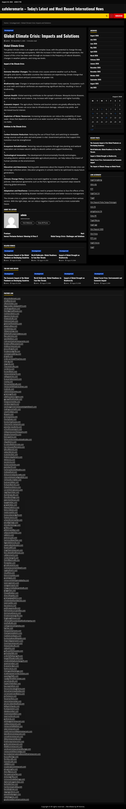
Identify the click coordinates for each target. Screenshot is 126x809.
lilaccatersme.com (10, 336)
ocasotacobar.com (11, 454)
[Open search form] (106, 16)
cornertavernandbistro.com (14, 693)
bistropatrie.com (10, 437)
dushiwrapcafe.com (11, 495)
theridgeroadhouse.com (13, 311)
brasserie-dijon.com (11, 666)
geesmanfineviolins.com (13, 323)
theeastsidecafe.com (11, 646)
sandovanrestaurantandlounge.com (17, 749)
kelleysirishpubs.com (11, 706)
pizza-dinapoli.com (11, 349)
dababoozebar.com (11, 711)
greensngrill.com (10, 394)
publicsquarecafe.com (12, 608)
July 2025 (93, 87)
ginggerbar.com (10, 590)
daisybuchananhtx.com (12, 434)
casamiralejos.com (11, 411)
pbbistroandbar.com (11, 530)
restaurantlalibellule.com (13, 726)
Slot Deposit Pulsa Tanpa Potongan (103, 202)
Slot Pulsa (94, 234)
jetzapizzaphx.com (11, 769)
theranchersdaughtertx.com (14, 688)
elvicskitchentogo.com (12, 525)
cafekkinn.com (9, 764)
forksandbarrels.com (11, 484)
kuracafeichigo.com (11, 756)
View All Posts (43, 223)
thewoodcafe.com (10, 318)
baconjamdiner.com (11, 686)
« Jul (91, 129)
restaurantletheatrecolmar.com (16, 386)
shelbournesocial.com (12, 346)
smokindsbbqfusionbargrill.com (16, 661)
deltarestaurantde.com (12, 739)
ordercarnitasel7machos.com (15, 359)
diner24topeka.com (11, 595)
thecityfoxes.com (10, 419)
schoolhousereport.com (13, 429)
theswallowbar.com (11, 593)
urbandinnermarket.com (13, 520)
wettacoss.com (9, 459)
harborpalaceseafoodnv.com (14, 469)
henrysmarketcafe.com (12, 384)
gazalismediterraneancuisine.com (16, 799)
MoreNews (70, 807)
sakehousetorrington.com (13, 396)
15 (115, 114)
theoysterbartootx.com (12, 631)
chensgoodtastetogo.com (13, 671)
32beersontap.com (11, 331)
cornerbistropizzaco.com (13, 490)
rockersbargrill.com (11, 558)
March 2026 (94, 55)
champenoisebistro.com (13, 633)
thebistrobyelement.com (13, 457)
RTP (91, 189)
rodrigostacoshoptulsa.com (14, 626)
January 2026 (94, 63)
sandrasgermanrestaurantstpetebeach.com (20, 406)
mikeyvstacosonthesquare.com (15, 432)
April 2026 (93, 51)
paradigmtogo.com (11, 522)
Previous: (21, 235)
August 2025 (94, 83)
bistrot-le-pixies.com (11, 575)
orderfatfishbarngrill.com (13, 656)
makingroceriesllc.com (12, 409)
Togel (92, 198)
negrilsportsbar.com (11, 492)
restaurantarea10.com (12, 374)
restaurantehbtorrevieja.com (15, 751)
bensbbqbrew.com (11, 789)
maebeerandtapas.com (12, 636)
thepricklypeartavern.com (13, 641)
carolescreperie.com (11, 404)
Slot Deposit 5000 (96, 229)
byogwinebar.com (10, 502)
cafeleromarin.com (11, 555)
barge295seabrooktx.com (13, 658)
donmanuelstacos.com (12, 613)
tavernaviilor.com (10, 603)
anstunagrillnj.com (11, 776)
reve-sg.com (8, 361)
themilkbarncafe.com (12, 560)
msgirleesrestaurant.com (13, 550)
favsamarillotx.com (11, 698)
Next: (67, 235)
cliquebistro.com (10, 442)
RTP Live (93, 238)
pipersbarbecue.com (11, 500)
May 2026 (93, 47)
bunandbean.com (10, 371)
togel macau (95, 243)
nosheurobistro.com (11, 313)
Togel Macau (95, 220)
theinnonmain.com (11, 321)
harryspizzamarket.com (13, 774)
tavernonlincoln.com (11, 716)
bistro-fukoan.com (11, 510)
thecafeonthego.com (11, 497)
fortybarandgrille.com (12, 351)
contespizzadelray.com (12, 354)
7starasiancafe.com (11, 366)
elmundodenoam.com (12, 298)
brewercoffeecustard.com (13, 344)
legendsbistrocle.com (12, 542)
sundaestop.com (10, 328)
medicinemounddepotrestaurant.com (18, 731)
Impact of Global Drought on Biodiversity (69, 256)
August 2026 (94, 35)
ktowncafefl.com (10, 547)
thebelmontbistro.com (12, 487)
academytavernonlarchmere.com (16, 673)
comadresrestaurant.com (13, 736)
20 (106, 118)
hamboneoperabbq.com (13, 787)
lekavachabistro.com (11, 507)
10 (93, 114)
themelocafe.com (10, 761)
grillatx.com (8, 527)
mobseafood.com (10, 472)
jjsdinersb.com (9, 719)
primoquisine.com (11, 417)
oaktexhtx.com (9, 648)
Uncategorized (9, 30)
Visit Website (27, 223)
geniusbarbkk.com (11, 653)
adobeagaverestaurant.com (14, 721)
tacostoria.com (9, 462)
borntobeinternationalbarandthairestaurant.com (22, 754)
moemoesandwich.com (12, 714)
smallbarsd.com (10, 301)
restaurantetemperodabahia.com (16, 580)
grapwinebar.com (10, 505)
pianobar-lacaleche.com (13, 427)
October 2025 (94, 75)
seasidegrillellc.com (11, 676)
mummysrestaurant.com (13, 643)
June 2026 (93, 43)
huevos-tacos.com (11, 517)
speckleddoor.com (11, 339)
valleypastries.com (11, 376)
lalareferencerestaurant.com (14, 734)
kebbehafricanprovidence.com (15, 334)
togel (92, 247)
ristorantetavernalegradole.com (16, 477)
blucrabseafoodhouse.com (14, 552)
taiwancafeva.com (10, 326)
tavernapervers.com (11, 583)
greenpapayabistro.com (13, 598)
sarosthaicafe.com (11, 681)
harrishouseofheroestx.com (14, 447)
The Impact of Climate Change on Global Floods (105, 166)
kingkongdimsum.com (12, 618)
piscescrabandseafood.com (14, 703)
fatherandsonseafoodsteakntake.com (18, 439)
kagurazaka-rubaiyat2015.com (15, 306)
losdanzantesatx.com (12, 464)
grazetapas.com (10, 578)
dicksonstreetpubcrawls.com (14, 474)
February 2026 (95, 59)
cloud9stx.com (9, 573)
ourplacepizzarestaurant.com (15, 766)
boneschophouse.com (12, 422)
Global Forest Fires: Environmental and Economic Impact (108, 279)
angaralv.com (9, 364)
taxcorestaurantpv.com (12, 701)
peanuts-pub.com (10, 537)
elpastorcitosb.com (11, 316)
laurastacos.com (10, 605)
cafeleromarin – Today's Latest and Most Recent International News (53, 8)
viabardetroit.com (10, 452)
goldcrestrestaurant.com (13, 744)
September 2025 (95, 79)
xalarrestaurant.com (11, 729)
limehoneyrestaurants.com (14, 741)
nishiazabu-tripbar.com (12, 479)
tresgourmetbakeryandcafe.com (16, 588)
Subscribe (119, 16)
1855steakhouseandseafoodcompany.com (19, 620)
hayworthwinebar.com (12, 683)
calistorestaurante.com (12, 391)
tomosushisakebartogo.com (14, 779)
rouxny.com (8, 381)
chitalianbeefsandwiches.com (15, 600)
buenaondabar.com (11, 482)
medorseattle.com (11, 512)
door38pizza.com (10, 771)
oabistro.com (9, 535)
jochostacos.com (10, 696)
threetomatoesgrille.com (13, 615)
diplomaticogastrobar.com (14, 782)
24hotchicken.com (11, 303)
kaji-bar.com (8, 628)
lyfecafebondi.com (11, 449)
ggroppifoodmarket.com (13, 399)
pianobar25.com (10, 467)
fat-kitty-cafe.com (10, 759)
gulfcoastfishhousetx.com (13, 651)
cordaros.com (9, 369)
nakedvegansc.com (11, 797)
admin (8, 41)
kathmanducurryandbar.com (14, 610)
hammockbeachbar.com (13, 540)
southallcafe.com (10, 623)
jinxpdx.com (8, 356)
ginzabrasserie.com (11, 565)
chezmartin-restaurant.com (14, 424)
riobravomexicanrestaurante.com (16, 341)
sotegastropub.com (11, 585)
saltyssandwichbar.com (12, 532)
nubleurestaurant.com (12, 724)
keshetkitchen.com (11, 784)
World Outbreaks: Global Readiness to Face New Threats (44, 256)
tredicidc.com (9, 389)
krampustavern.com (11, 709)
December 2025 (95, 67)
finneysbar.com (9, 563)
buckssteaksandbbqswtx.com (15, 638)
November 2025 (95, 71)
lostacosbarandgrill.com (13, 515)
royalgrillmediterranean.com (14, 678)
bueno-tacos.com (10, 668)
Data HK (93, 216)
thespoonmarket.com (12, 401)
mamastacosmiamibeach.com (15, 568)
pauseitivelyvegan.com (12, 794)
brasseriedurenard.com (13, 379)
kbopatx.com (9, 414)
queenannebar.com (11, 663)
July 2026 (93, 39)
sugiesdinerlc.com (10, 570)
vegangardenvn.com (11, 792)
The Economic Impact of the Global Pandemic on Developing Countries (16, 256)
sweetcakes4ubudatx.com (13, 545)
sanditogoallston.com (12, 308)
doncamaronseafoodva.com (14, 691)
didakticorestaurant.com (13, 746)
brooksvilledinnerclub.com (14, 444)
